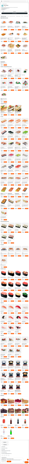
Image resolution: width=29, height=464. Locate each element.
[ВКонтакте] (2, 455)
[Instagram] (8, 455)
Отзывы (26, 11)
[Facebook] (4, 455)
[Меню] (2, 1)
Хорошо (9, 461)
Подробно (14, 11)
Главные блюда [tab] (18, 16)
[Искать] (25, 1)
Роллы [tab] (22, 16)
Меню (3, 11)
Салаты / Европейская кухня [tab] (11, 16)
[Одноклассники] (6, 455)
